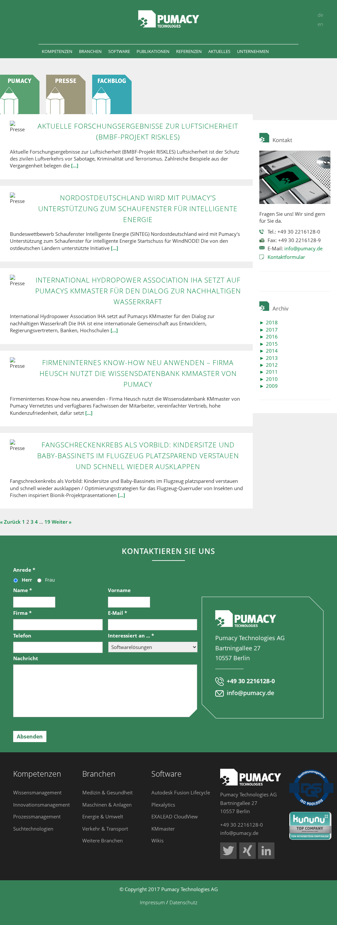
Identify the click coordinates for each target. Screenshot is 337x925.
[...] (74, 165)
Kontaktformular (286, 257)
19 (47, 521)
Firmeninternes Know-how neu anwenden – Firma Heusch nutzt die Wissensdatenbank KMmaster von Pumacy (138, 373)
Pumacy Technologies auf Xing (247, 850)
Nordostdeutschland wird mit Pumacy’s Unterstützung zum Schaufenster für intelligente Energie (138, 208)
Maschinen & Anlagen (107, 804)
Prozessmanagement (37, 816)
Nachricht (25, 658)
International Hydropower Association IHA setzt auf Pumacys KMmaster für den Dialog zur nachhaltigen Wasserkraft (138, 290)
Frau (50, 580)
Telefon (22, 636)
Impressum (152, 902)
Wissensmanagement (37, 792)
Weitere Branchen (102, 840)
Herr (27, 580)
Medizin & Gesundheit (107, 792)
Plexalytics (163, 804)
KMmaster (163, 828)
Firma (22, 613)
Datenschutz (183, 902)
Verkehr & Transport (105, 828)
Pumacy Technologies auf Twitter (228, 850)
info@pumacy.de (303, 248)
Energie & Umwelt (102, 816)
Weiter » (61, 521)
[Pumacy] (23, 94)
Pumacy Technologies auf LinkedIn (266, 850)
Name (22, 590)
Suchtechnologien (33, 828)
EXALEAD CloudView (174, 816)
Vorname (119, 590)
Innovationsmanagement (41, 804)
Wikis (157, 840)
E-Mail (117, 613)
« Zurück (10, 521)
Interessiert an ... (131, 636)
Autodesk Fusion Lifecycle (180, 792)
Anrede (24, 570)
